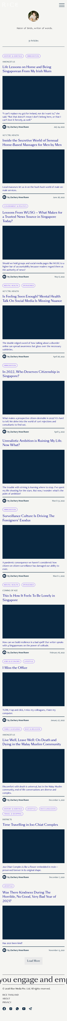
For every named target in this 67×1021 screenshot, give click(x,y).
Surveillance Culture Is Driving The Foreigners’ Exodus (28, 518)
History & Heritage (13, 56)
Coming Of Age (10, 591)
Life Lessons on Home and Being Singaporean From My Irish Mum (26, 69)
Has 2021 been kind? (12, 943)
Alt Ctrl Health (10, 135)
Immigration (33, 56)
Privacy (6, 1002)
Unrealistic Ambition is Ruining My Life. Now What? (32, 443)
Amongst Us (8, 62)
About (6, 999)
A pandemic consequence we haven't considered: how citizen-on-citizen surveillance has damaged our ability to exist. (30, 566)
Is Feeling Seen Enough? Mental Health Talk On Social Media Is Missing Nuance (32, 298)
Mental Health (11, 286)
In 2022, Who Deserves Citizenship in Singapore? (31, 374)
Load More (33, 961)
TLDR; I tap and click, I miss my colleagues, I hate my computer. (29, 712)
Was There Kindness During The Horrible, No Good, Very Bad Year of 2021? (29, 896)
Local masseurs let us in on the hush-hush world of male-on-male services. (32, 189)
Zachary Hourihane (19, 127)
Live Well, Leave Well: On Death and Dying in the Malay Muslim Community (31, 742)
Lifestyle (28, 661)
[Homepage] (10, 5)
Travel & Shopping (13, 814)
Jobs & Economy (12, 661)
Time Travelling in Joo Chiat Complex (30, 824)
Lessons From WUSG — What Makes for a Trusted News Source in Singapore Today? (32, 216)
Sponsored (28, 286)
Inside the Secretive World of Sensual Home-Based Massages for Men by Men (32, 142)
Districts (7, 820)
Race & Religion (32, 729)
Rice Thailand (10, 995)
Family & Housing (12, 729)
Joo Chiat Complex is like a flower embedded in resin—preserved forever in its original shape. (30, 869)
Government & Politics (15, 206)
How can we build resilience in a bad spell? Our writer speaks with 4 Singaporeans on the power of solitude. (32, 644)
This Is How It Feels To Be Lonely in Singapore (28, 597)
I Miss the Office (14, 668)
